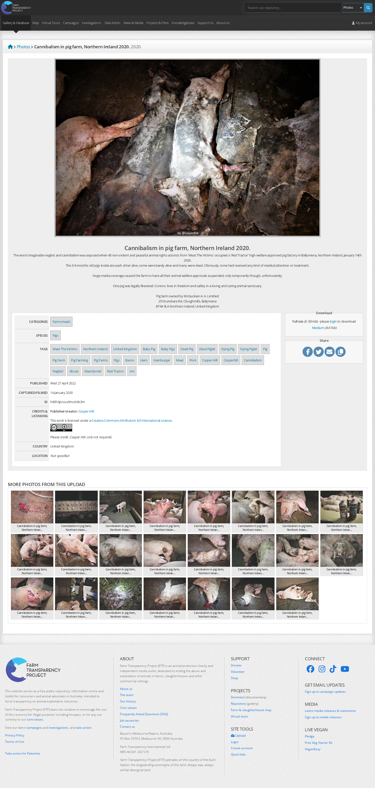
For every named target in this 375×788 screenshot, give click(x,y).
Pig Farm (59, 360)
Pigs (55, 335)
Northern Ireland (95, 349)
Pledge (310, 736)
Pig (265, 349)
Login (235, 742)
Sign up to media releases (323, 717)
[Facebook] (310, 669)
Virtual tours (239, 716)
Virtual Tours (51, 22)
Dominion (248, 697)
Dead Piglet (207, 349)
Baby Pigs (168, 349)
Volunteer (238, 672)
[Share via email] (329, 352)
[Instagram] (322, 669)
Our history (128, 701)
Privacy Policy (14, 735)
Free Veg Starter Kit (318, 743)
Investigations (91, 22)
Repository (244, 704)
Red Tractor (115, 371)
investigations (58, 727)
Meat (180, 360)
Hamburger (161, 360)
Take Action (112, 22)
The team (126, 695)
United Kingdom (125, 349)
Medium (318, 327)
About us (126, 689)
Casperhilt (231, 360)
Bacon (129, 360)
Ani (132, 371)
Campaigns (71, 22)
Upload (240, 736)
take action (83, 727)
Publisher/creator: (64, 411)
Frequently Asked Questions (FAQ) (144, 714)
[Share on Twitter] (319, 352)
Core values (128, 708)
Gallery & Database (16, 22)
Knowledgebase (183, 22)
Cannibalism (252, 360)
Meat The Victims (65, 349)
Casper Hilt (210, 360)
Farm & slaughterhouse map (251, 710)
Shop (234, 678)
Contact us (127, 727)
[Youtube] (345, 669)
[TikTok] (333, 669)
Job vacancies (129, 721)
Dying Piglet (248, 349)
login (333, 321)
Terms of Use (14, 742)
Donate (236, 665)
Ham (143, 360)
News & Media (133, 22)
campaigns (34, 727)
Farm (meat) (61, 321)
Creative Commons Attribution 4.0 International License (131, 420)
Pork (193, 360)
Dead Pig (187, 349)
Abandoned (92, 371)
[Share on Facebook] (308, 352)
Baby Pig (149, 349)
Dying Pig (227, 349)
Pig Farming (79, 360)
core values (35, 719)
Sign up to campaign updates (325, 692)
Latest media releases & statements (330, 711)
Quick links (238, 754)
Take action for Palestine (22, 753)
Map (35, 22)
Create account (242, 748)
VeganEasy (312, 749)
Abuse (73, 371)
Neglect (58, 371)
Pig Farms (101, 360)
